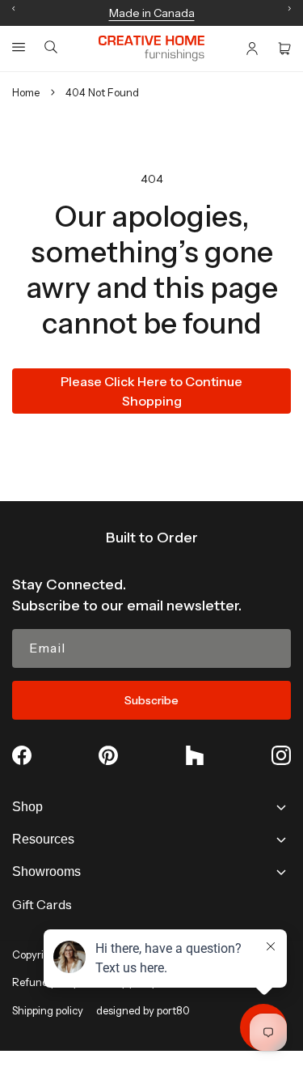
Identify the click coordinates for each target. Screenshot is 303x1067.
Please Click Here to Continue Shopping (151, 391)
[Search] (50, 48)
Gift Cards (42, 904)
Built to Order (152, 537)
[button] (18, 46)
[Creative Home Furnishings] (151, 49)
